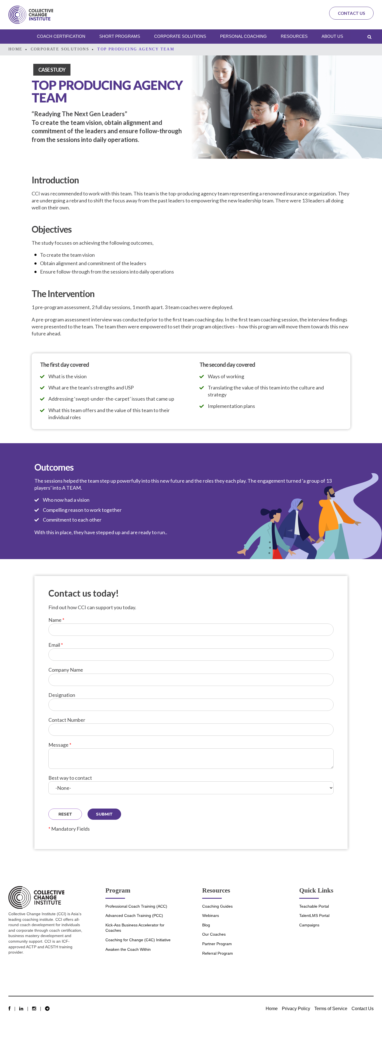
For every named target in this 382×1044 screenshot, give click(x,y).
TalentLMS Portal (314, 915)
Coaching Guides (217, 906)
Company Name (65, 670)
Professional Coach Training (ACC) (136, 906)
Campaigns (309, 925)
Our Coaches (214, 934)
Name (56, 620)
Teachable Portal (314, 906)
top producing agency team (135, 49)
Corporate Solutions (60, 49)
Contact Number (66, 720)
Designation (61, 695)
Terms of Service (330, 1008)
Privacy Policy (296, 1008)
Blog (206, 925)
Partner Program (217, 944)
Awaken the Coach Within (128, 949)
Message (59, 745)
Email (55, 645)
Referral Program (217, 953)
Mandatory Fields (69, 829)
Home (15, 49)
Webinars (210, 915)
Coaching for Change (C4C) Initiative (138, 940)
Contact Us (351, 13)
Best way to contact (70, 778)
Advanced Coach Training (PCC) (134, 915)
